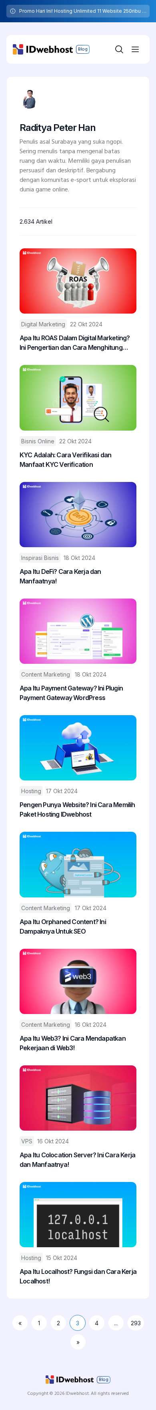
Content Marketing (45, 674)
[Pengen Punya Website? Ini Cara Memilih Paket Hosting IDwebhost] (78, 747)
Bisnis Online (37, 441)
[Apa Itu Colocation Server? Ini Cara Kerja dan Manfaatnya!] (78, 1098)
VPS (26, 1141)
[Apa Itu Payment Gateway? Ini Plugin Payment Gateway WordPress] (78, 631)
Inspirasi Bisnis (40, 557)
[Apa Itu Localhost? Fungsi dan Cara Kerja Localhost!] (78, 1214)
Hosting (31, 791)
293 (136, 1323)
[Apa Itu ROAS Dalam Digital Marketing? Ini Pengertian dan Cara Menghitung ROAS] (78, 281)
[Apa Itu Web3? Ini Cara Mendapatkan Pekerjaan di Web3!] (78, 981)
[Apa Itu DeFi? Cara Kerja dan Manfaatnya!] (78, 514)
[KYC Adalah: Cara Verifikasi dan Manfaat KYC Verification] (78, 397)
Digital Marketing (43, 324)
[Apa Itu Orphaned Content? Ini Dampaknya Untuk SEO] (78, 864)
